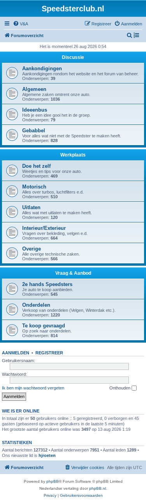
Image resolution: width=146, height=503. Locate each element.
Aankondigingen (42, 68)
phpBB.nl (97, 488)
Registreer (49, 352)
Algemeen (34, 89)
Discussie (73, 57)
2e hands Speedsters (47, 284)
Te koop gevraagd (43, 326)
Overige (31, 249)
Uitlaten (31, 207)
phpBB (52, 481)
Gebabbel (33, 130)
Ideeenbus (34, 110)
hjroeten (47, 455)
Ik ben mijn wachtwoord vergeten (33, 388)
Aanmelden (15, 352)
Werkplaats (73, 155)
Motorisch (34, 187)
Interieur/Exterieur (44, 228)
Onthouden (120, 388)
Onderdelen (36, 305)
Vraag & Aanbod (73, 273)
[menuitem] (20, 23)
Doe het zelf (36, 166)
